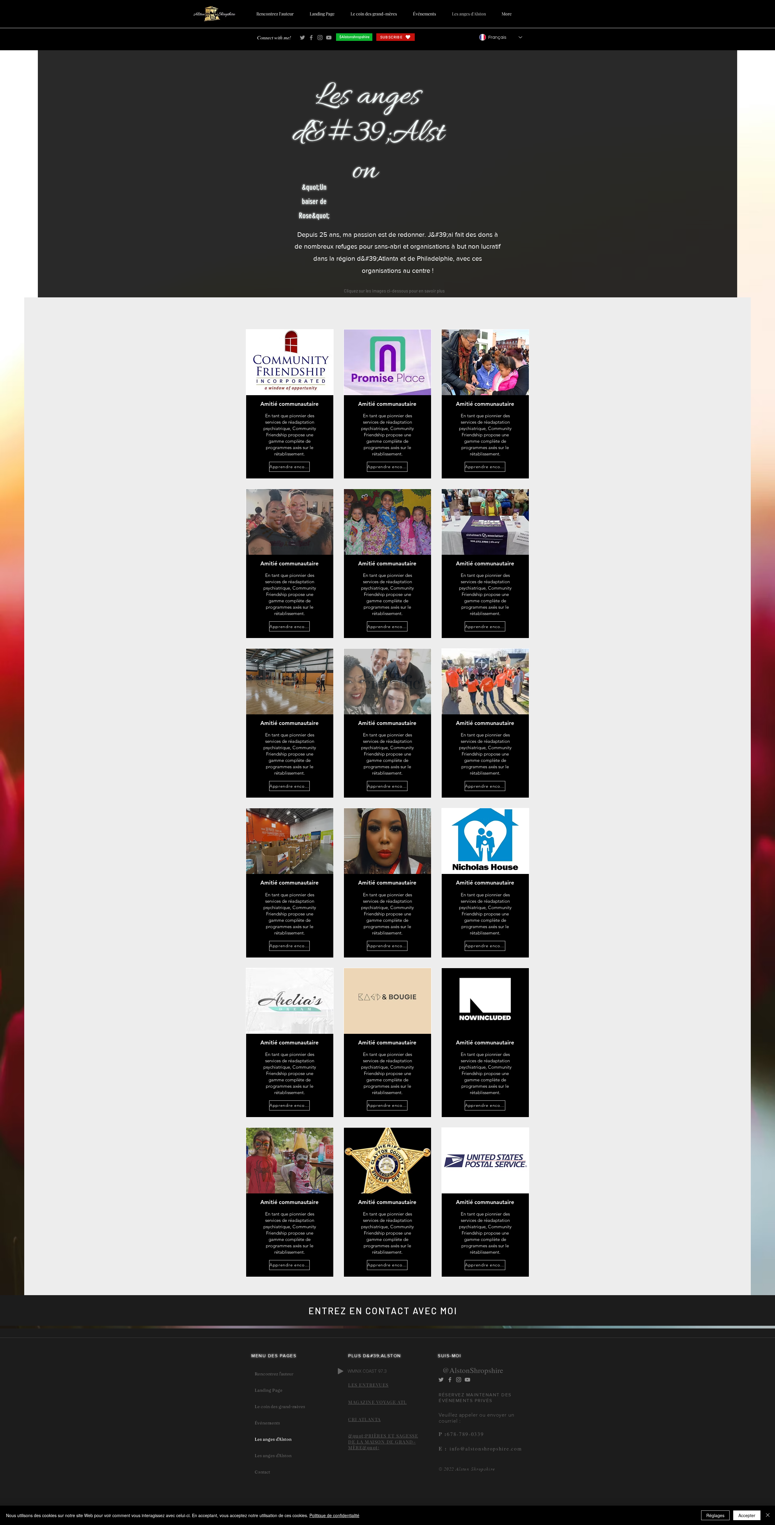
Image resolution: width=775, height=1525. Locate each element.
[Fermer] (767, 1515)
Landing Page (268, 1390)
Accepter (746, 1515)
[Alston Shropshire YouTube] (328, 37)
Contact (262, 1472)
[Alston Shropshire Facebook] (311, 37)
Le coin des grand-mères (280, 1406)
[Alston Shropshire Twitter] (302, 37)
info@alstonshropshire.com (484, 1448)
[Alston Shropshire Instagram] (320, 37)
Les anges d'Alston (273, 1439)
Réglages (715, 1515)
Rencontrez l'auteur (274, 1374)
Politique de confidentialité (334, 1515)
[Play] (340, 1371)
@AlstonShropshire (472, 1370)
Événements (267, 1423)
